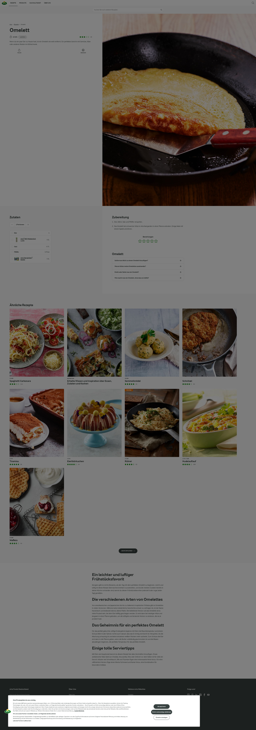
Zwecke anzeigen (162, 717)
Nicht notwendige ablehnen (161, 712)
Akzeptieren (162, 706)
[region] (104, 711)
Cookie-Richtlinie (79, 711)
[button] (7, 712)
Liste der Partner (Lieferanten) (22, 720)
